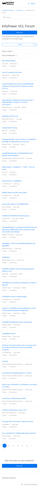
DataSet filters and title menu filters (14, 192)
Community (19, 10)
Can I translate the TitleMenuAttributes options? (19, 433)
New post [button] (19, 32)
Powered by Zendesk (31, 484)
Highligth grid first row (10, 116)
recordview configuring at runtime (14, 398)
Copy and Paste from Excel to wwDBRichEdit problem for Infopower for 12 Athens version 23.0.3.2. (18, 86)
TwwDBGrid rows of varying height (14, 296)
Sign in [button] (33, 3)
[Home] (8, 5)
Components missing (9, 128)
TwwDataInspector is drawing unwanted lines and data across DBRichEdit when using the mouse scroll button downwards (19, 229)
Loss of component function (12, 72)
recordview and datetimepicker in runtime (17, 373)
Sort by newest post (8, 55)
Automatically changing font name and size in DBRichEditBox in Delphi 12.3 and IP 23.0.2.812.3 (18, 102)
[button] (28, 3)
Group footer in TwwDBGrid (12, 181)
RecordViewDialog (8, 61)
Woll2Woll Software (8, 10)
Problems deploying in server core (14, 410)
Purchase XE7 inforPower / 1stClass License (17, 421)
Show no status (7, 51)
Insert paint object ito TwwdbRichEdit (15, 204)
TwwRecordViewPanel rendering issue (16, 216)
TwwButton (6, 257)
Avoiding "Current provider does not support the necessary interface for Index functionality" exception (19, 347)
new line (5, 361)
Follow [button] (20, 44)
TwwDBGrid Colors (9, 334)
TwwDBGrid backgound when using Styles (17, 322)
